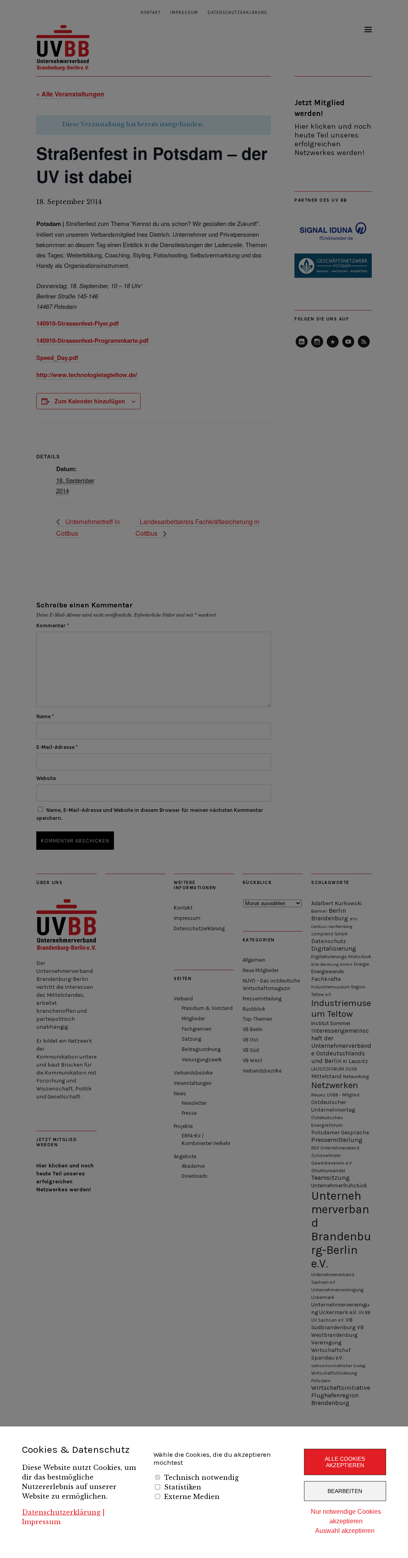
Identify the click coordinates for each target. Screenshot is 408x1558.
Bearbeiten (345, 1491)
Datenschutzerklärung (61, 1512)
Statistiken (182, 1487)
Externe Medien (192, 1497)
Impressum (41, 1522)
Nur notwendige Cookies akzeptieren (346, 1516)
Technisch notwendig (201, 1477)
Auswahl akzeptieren (345, 1530)
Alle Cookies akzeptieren (345, 1462)
